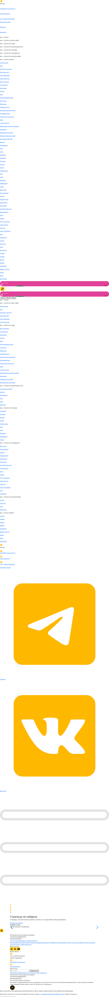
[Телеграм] (10, 905)
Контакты (34, 941)
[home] (10, 908)
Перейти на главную (16, 923)
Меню (8, 298)
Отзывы (28, 941)
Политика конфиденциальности (40, 943)
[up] (12, 987)
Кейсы (20, 941)
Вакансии (19, 943)
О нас (11, 941)
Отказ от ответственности (23, 944)
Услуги (3, 298)
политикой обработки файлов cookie (52, 994)
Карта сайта (26, 943)
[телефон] (10, 906)
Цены (24, 941)
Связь (13, 298)
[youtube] (18, 949)
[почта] (10, 910)
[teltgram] (11, 949)
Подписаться (34, 971)
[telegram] (1, 930)
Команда (12, 943)
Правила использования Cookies (60, 943)
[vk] (15, 949)
